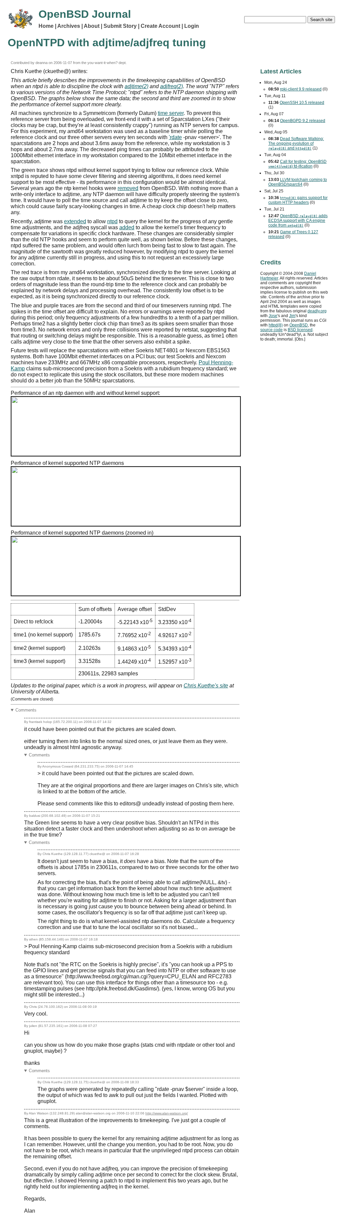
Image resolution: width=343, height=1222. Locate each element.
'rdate (175, 137)
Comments (26, 710)
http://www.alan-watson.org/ (166, 1113)
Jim (292, 315)
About (91, 26)
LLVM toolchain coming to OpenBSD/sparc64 (297, 182)
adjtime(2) (136, 86)
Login (191, 26)
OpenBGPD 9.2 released (302, 120)
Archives (68, 26)
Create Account (160, 26)
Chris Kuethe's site (206, 685)
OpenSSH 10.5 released (302, 102)
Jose (273, 315)
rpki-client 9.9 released (301, 89)
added (126, 227)
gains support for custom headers (298, 200)
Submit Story (120, 26)
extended (75, 221)
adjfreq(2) (171, 86)
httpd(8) (276, 325)
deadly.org (317, 311)
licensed (300, 329)
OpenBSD (298, 325)
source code (271, 329)
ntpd (112, 221)
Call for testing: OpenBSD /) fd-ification (297, 164)
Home (46, 26)
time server (171, 113)
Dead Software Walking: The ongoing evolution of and (296, 143)
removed (128, 188)
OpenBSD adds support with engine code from (298, 220)
